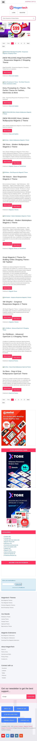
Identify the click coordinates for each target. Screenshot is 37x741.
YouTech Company (18, 726)
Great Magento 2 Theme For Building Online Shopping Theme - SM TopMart (16, 259)
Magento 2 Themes (13, 209)
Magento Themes (28, 726)
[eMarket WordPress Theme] (18, 428)
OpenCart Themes (13, 361)
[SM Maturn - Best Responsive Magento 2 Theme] (15, 172)
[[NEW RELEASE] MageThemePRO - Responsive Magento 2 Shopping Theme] (17, 53)
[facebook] (12, 735)
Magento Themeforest (6, 728)
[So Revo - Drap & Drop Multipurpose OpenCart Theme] (17, 367)
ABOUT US (7, 708)
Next (28, 43)
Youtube (4, 677)
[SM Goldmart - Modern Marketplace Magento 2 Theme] (17, 216)
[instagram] (25, 735)
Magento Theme (13, 291)
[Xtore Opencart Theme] (18, 509)
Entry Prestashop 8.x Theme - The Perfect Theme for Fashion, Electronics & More (16, 90)
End (3, 46)
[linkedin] (16, 735)
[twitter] (7, 735)
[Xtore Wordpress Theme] (18, 470)
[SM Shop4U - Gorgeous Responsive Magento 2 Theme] (17, 297)
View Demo (17, 163)
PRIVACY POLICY (9, 720)
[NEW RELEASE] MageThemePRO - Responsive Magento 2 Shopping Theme (17, 60)
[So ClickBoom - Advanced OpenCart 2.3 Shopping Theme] (17, 330)
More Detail (7, 72)
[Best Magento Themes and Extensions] (18, 8)
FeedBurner (22, 587)
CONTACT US (25, 720)
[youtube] (3, 735)
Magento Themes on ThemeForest (17, 166)
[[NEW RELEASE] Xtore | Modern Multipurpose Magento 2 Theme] (17, 114)
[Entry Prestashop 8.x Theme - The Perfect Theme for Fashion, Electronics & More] (17, 83)
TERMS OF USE (21, 708)
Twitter (3, 673)
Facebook (4, 668)
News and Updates (13, 75)
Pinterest (4, 675)
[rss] (21, 735)
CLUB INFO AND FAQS (10, 714)
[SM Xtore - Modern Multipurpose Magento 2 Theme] (16, 140)
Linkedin (4, 670)
